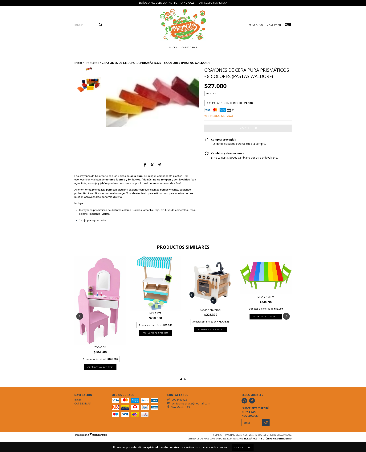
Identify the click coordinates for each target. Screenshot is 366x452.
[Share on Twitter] (152, 165)
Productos (91, 63)
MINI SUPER (155, 313)
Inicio (173, 47)
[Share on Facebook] (145, 165)
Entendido (243, 447)
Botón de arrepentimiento (276, 438)
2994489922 (179, 399)
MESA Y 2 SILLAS (266, 297)
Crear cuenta (256, 25)
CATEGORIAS (189, 47)
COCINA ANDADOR (210, 309)
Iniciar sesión (273, 25)
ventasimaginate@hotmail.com (191, 403)
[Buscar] (100, 24)
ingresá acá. (250, 438)
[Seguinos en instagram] (244, 401)
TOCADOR (100, 347)
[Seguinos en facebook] (252, 401)
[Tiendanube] (91, 436)
